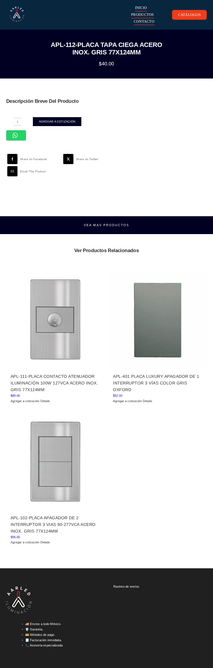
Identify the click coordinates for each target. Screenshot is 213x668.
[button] (16, 135)
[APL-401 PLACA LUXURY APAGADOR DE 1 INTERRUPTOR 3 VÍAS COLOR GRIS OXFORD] (158, 320)
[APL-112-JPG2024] (158, 145)
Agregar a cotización (57, 121)
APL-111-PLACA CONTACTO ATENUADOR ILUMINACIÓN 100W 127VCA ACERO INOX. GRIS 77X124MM (54, 383)
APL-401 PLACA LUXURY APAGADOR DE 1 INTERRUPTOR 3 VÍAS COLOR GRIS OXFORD (156, 383)
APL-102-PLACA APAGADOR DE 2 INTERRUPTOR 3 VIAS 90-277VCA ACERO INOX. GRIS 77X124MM (53, 524)
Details (45, 401)
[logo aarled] (16, 5)
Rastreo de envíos (126, 586)
